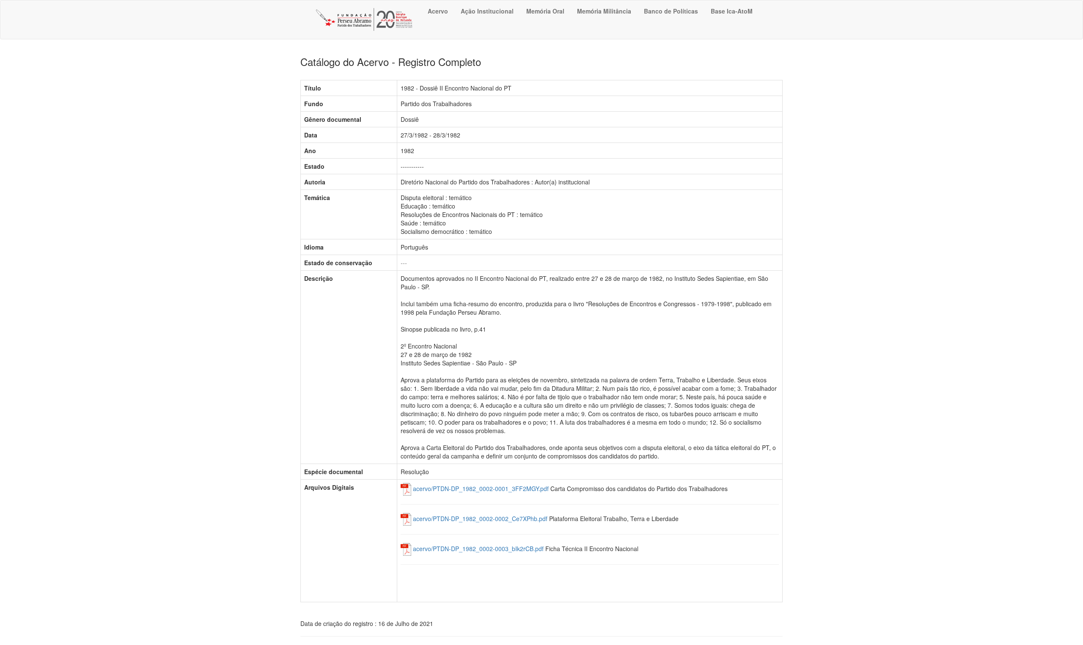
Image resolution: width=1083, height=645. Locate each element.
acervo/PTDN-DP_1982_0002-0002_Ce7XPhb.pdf (479, 518)
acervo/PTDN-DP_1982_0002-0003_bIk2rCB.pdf (477, 548)
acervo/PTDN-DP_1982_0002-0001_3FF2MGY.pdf (480, 488)
